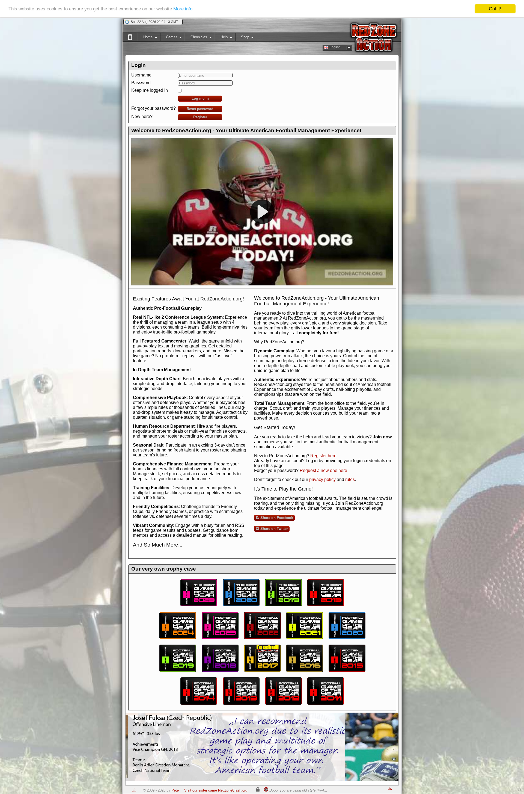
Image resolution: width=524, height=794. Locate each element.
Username (141, 75)
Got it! (495, 8)
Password (141, 82)
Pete (175, 790)
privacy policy (322, 479)
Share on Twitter (273, 529)
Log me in (200, 98)
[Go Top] (134, 790)
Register (200, 117)
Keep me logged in (149, 90)
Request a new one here (323, 470)
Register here (323, 455)
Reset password (200, 109)
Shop (242, 38)
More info (182, 9)
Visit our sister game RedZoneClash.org (215, 790)
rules (350, 479)
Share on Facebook (276, 518)
